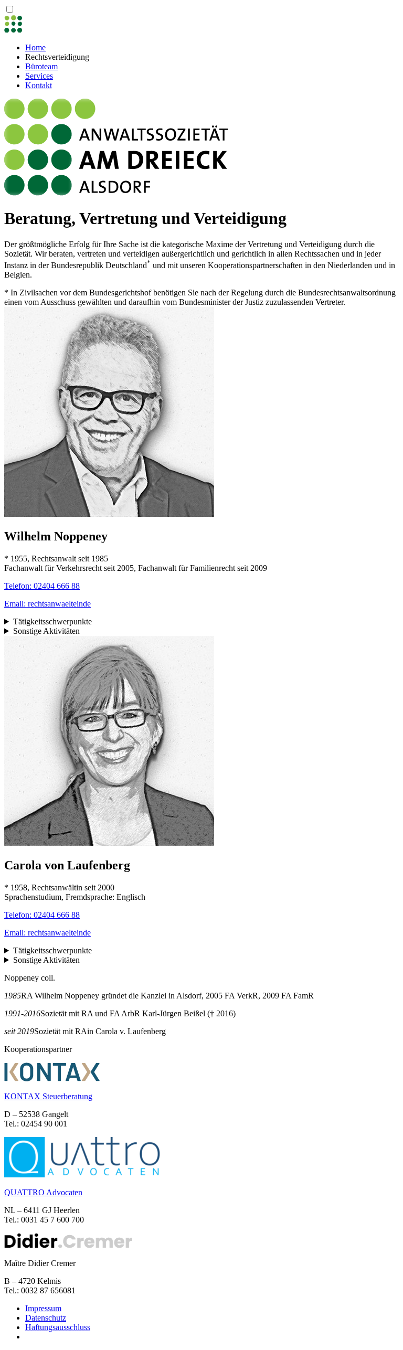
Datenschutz (45, 1317)
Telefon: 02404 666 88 (42, 585)
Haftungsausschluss (57, 1327)
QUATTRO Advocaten (43, 1192)
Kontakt (38, 85)
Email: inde (47, 603)
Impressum (43, 1308)
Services (39, 75)
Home (35, 47)
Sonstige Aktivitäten (46, 630)
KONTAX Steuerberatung (48, 1096)
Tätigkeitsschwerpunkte (52, 621)
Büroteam (41, 66)
